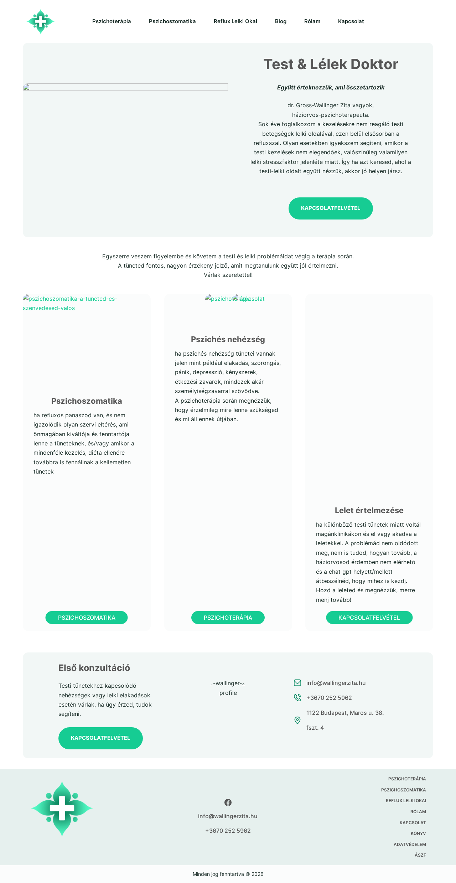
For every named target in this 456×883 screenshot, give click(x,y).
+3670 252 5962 (228, 830)
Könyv (418, 833)
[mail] (346, 682)
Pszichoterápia (111, 21)
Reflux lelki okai (235, 21)
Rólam (312, 21)
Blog (280, 21)
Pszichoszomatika (172, 21)
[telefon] (346, 697)
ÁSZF (420, 855)
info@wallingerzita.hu (228, 816)
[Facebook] (228, 802)
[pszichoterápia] (228, 298)
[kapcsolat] (346, 720)
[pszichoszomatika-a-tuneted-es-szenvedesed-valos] (87, 298)
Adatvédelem (410, 844)
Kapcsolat (351, 21)
